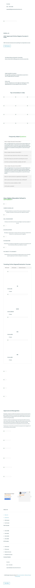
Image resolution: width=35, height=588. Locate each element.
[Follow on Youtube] (25, 12)
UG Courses (7, 267)
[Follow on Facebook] (20, 12)
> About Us (6, 514)
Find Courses (7, 46)
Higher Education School (9, 493)
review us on (7, 498)
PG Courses (14, 267)
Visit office (7, 583)
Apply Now (17, 579)
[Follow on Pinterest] (27, 12)
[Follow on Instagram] (21, 12)
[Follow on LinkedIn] (23, 12)
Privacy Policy (17, 576)
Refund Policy (27, 575)
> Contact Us (6, 517)
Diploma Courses (22, 267)
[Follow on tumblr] (30, 12)
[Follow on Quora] (29, 12)
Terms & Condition (20, 575)
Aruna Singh (24, 492)
